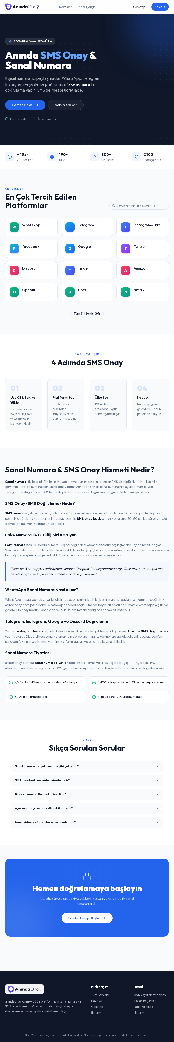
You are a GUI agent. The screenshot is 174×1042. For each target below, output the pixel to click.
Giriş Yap (139, 7)
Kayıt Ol (160, 7)
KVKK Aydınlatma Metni (150, 995)
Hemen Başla (22, 105)
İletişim (96, 1012)
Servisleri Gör (66, 105)
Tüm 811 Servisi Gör (87, 313)
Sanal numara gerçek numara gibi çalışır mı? (47, 766)
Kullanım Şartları (145, 1001)
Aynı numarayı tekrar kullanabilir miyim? (44, 808)
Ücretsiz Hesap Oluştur (84, 918)
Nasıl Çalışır (87, 7)
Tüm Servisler (100, 995)
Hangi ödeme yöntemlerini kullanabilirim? (45, 822)
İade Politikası (144, 1006)
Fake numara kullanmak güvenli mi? (41, 794)
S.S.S (105, 7)
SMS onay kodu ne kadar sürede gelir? (42, 780)
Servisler (65, 7)
